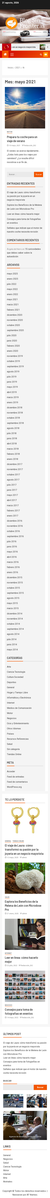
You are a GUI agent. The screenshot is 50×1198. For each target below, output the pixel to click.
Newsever (17, 1194)
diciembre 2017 (14, 464)
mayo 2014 (12, 649)
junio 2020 (12, 340)
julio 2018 (11, 433)
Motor (9, 132)
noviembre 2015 (15, 582)
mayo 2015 (12, 603)
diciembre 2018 (14, 407)
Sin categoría (13, 749)
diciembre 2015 (14, 577)
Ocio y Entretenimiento (18, 723)
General (10, 687)
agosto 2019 (13, 371)
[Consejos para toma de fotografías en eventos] (25, 986)
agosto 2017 (13, 479)
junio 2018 (12, 438)
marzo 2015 (13, 608)
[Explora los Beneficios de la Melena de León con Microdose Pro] (25, 878)
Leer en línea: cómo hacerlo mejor (23, 214)
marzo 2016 (13, 562)
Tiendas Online (14, 754)
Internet (10, 702)
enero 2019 (12, 402)
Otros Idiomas (14, 728)
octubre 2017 (13, 474)
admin (24, 857)
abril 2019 (12, 392)
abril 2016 (12, 557)
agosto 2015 (13, 598)
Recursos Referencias (18, 739)
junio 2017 (12, 490)
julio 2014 (11, 639)
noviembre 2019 (15, 356)
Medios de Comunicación (19, 708)
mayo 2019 (12, 387)
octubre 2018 (13, 418)
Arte (9, 666)
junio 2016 (12, 546)
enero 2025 (12, 278)
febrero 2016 (13, 567)
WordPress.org (14, 787)
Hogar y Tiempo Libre (17, 692)
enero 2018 (12, 459)
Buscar (7, 1080)
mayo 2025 (12, 273)
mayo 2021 (12, 299)
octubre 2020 (13, 325)
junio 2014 (12, 644)
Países (10, 733)
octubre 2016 (13, 531)
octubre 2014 (13, 624)
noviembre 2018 (15, 412)
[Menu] (12, 54)
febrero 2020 (13, 346)
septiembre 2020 (15, 330)
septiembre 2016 (15, 536)
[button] (12, 54)
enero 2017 (12, 515)
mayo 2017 (12, 495)
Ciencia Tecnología (16, 672)
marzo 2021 (13, 304)
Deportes (11, 682)
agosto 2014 (13, 634)
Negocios (11, 718)
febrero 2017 (13, 510)
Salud (9, 744)
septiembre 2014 (15, 629)
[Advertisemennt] (25, 33)
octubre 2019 (13, 361)
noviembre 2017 (15, 469)
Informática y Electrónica (19, 697)
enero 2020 (12, 351)
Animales (7, 1181)
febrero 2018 (13, 454)
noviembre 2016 (15, 526)
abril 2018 (12, 443)
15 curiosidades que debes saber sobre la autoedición (24, 253)
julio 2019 (11, 376)
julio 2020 (11, 335)
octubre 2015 (13, 588)
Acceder (11, 771)
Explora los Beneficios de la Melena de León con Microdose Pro (23, 905)
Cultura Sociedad (15, 677)
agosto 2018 (13, 428)
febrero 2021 (13, 310)
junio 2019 (12, 382)
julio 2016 (11, 541)
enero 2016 (12, 572)
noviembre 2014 (15, 618)
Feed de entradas (15, 776)
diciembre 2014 (14, 613)
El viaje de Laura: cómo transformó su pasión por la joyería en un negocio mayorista (23, 196)
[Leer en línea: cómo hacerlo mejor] (25, 934)
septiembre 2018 (15, 423)
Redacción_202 (30, 145)
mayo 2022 (12, 289)
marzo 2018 (13, 449)
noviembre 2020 (15, 320)
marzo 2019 (13, 397)
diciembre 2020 (14, 315)
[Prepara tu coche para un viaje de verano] (25, 107)
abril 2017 (12, 500)
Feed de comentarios (17, 782)
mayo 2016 (12, 551)
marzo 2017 (13, 505)
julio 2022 (11, 284)
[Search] (41, 54)
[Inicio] (5, 54)
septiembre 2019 (15, 366)
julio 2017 (11, 485)
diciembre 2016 (14, 521)
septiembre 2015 (15, 593)
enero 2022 (12, 294)
